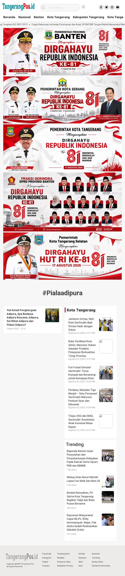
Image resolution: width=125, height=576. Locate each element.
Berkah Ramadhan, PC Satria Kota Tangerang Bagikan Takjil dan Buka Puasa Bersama (81, 498)
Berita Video (97, 561)
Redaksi (60, 557)
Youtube (46, 565)
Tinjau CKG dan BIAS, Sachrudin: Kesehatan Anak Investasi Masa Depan (81, 421)
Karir (81, 565)
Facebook (46, 553)
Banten (39, 17)
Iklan (81, 561)
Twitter (45, 561)
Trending (96, 557)
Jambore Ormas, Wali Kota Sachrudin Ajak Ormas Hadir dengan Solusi (81, 324)
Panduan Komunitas (101, 565)
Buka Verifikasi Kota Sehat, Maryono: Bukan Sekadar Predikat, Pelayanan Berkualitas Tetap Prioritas (82, 348)
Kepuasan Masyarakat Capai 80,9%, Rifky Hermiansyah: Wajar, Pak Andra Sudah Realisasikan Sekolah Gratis (82, 522)
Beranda (9, 17)
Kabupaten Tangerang (88, 17)
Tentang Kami (63, 553)
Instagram (46, 557)
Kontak (82, 553)
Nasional (24, 17)
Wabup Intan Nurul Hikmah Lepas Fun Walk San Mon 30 (83, 479)
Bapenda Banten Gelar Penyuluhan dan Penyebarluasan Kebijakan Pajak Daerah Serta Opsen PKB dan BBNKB (82, 458)
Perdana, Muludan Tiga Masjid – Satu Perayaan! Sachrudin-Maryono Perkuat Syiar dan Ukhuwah (82, 397)
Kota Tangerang (58, 17)
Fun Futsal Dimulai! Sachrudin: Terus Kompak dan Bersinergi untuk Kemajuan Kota (82, 373)
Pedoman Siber (64, 561)
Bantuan (82, 557)
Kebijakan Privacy (65, 565)
